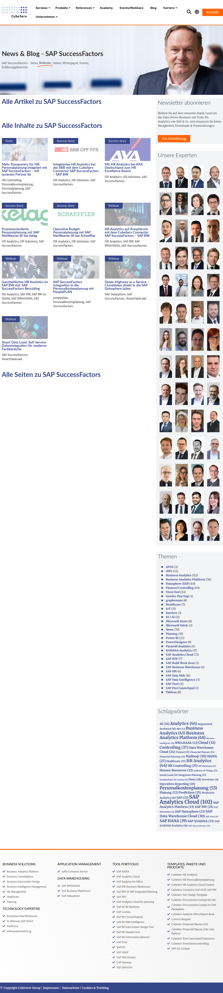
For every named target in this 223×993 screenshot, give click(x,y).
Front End (173, 592)
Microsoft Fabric (177, 625)
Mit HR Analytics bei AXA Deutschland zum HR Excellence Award (124, 168)
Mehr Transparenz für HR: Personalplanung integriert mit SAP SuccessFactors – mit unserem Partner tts (24, 169)
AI (165, 724)
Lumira (182, 779)
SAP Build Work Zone (180, 663)
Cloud (207, 742)
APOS (170, 567)
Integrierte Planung (192, 775)
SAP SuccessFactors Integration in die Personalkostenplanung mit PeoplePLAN (73, 287)
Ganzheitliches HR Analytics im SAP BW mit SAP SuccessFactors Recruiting (25, 285)
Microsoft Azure (177, 621)
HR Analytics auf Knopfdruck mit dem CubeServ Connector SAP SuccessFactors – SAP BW (127, 233)
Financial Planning (172, 756)
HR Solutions (207, 766)
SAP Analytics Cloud (179, 654)
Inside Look (169, 775)
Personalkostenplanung (188, 788)
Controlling (174, 747)
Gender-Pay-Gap (177, 596)
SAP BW (171, 671)
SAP (182, 798)
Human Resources (176, 770)
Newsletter (210, 779)
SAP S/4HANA (200, 821)
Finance (183, 752)
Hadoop (196, 756)
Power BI (172, 638)
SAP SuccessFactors (199, 826)
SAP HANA (173, 820)
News (170, 629)
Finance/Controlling (180, 588)
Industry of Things (205, 770)
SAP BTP (172, 658)
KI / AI (170, 617)
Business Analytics (178, 575)
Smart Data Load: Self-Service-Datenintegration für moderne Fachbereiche (24, 346)
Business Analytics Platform (183, 735)
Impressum (51, 988)
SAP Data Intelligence (180, 679)
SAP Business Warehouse (183, 667)
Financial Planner (202, 752)
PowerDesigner (176, 642)
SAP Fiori (172, 684)
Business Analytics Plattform (185, 579)
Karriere (171, 613)
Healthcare (173, 604)
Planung (172, 633)
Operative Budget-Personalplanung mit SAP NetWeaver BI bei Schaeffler (74, 233)
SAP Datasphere (190, 811)
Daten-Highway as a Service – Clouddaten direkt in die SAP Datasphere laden (127, 285)
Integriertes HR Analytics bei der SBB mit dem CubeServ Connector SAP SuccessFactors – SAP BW (76, 169)
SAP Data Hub (175, 675)
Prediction (189, 792)
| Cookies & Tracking (94, 988)
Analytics (183, 723)
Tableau (171, 692)
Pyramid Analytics (178, 646)
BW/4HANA (186, 743)
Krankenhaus (168, 779)
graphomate (174, 600)
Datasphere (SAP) (178, 583)
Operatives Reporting (177, 784)
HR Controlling (183, 766)
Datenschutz (70, 988)
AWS (169, 571)
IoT (168, 608)
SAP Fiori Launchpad (180, 688)
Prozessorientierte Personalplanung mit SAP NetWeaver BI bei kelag (20, 233)
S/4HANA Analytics (179, 650)
